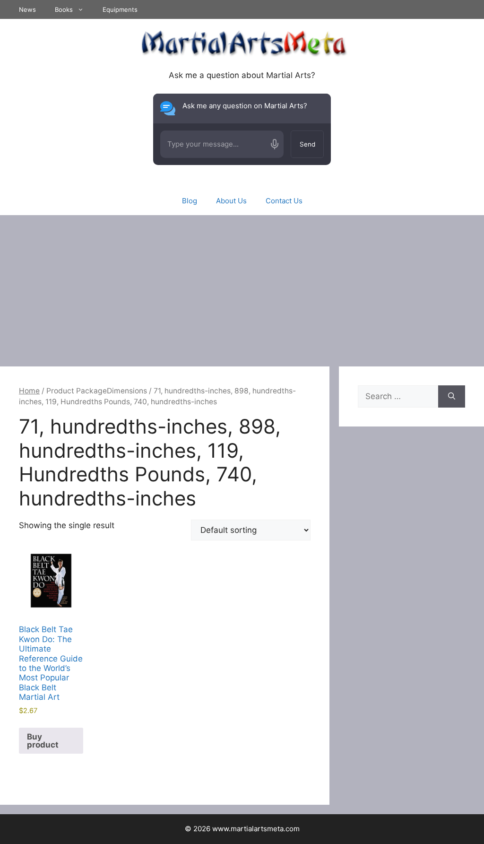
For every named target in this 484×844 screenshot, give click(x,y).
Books (64, 9)
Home (29, 390)
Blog (189, 200)
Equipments (120, 9)
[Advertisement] (242, 286)
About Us (231, 200)
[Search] (451, 396)
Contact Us (284, 200)
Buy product (43, 740)
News (27, 9)
